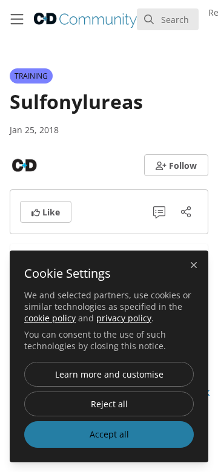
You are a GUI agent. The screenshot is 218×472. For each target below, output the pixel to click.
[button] (176, 165)
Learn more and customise (109, 374)
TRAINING (31, 76)
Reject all (109, 404)
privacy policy (123, 318)
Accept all (109, 434)
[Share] (186, 212)
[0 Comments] (159, 212)
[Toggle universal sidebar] (17, 19)
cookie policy (50, 318)
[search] (168, 19)
